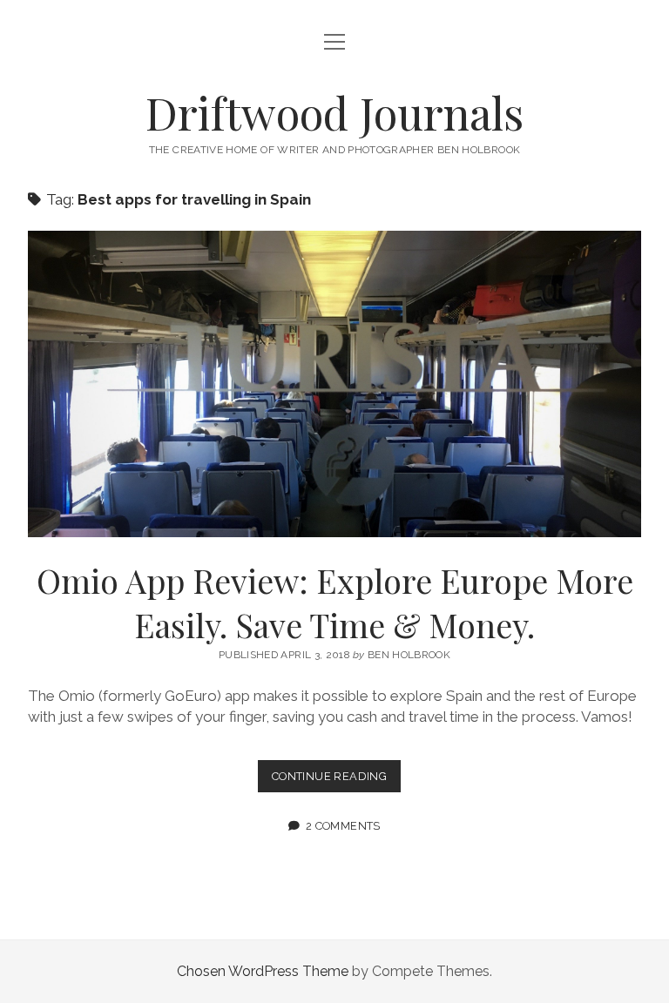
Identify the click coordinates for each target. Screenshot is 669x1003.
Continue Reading (336, 780)
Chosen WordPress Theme (262, 971)
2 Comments (343, 825)
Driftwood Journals (334, 112)
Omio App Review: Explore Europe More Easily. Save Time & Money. (334, 384)
